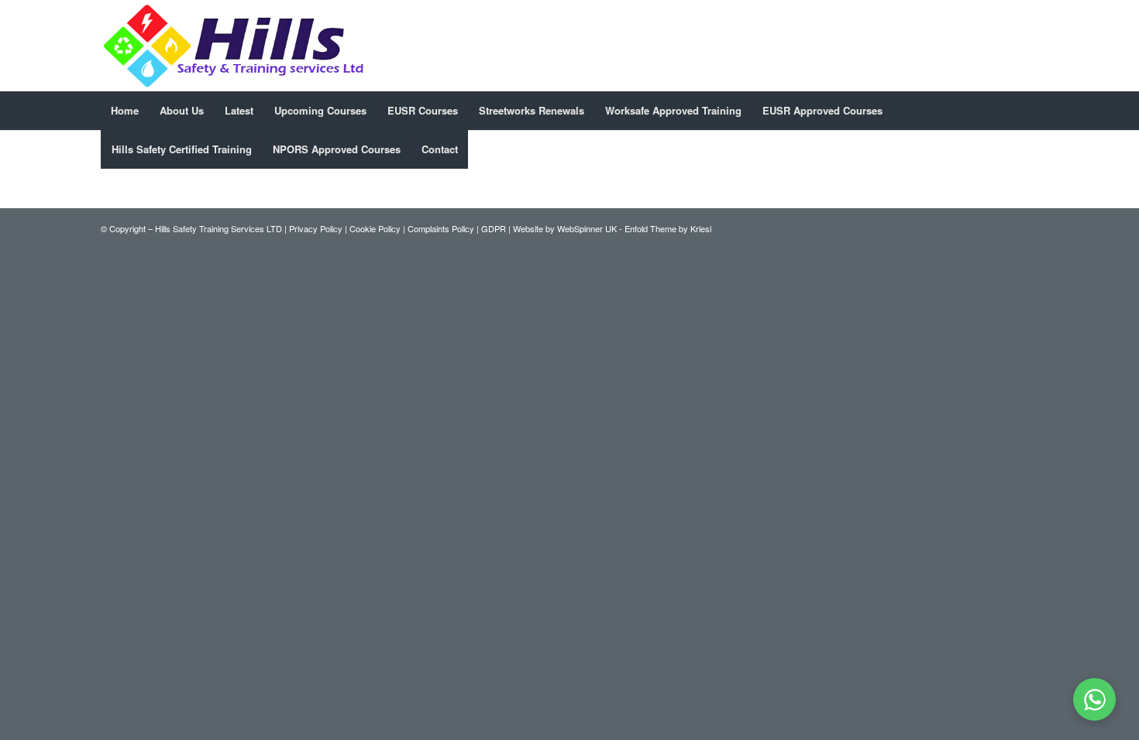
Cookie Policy (375, 228)
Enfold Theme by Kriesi (668, 228)
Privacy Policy (315, 228)
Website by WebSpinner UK (565, 228)
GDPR (493, 228)
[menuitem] (125, 110)
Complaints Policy (441, 228)
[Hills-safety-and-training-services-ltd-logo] (235, 45)
